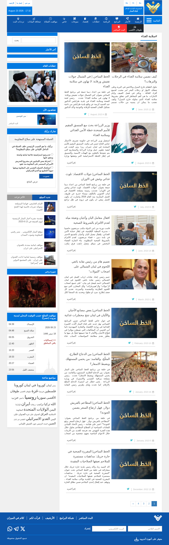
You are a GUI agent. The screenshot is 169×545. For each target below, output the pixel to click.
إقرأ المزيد (71, 163)
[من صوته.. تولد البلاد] (32, 291)
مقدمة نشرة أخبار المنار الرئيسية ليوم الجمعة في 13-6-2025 (27, 220)
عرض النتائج (32, 181)
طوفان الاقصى (25, 392)
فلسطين (50, 391)
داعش (21, 398)
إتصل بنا (19, 3)
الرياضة (106, 21)
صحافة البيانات (34, 21)
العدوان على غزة (33, 414)
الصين (52, 423)
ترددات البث (18, 21)
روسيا (30, 397)
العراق (44, 414)
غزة (35, 390)
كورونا (18, 385)
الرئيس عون (38, 424)
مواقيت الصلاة (50, 21)
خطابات (96, 21)
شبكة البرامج (67, 518)
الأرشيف (11, 3)
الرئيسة (138, 21)
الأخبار (127, 21)
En (127, 3)
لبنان (48, 385)
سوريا (41, 397)
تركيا (47, 404)
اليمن (52, 409)
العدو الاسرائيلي (38, 419)
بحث (16, 40)
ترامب (40, 404)
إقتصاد (85, 21)
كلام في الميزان (15, 518)
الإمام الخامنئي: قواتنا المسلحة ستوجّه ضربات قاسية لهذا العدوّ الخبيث (28, 206)
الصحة (45, 424)
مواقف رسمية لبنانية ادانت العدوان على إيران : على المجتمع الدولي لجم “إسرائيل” (27, 260)
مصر (54, 386)
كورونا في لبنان (35, 385)
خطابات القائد (49, 65)
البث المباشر (13, 123)
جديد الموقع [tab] (44, 197)
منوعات (74, 21)
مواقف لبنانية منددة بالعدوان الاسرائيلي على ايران (30, 246)
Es (140, 3)
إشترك (87, 528)
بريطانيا (33, 405)
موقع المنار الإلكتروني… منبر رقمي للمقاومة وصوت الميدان (27, 233)
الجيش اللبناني (25, 423)
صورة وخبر (50, 271)
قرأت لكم (34, 518)
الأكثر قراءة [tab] (20, 197)
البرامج (117, 21)
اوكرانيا (18, 405)
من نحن (27, 3)
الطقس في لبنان (19, 419)
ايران (25, 403)
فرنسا (41, 391)
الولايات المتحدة (36, 409)
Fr (133, 3)
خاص (64, 21)
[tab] (32, 139)
